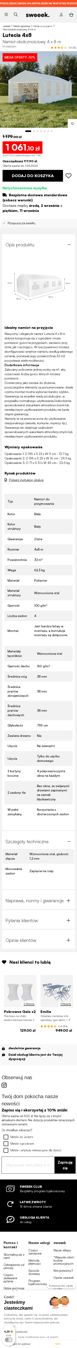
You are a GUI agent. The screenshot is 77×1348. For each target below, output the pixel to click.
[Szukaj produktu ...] (15, 14)
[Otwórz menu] (6, 14)
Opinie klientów (21, 940)
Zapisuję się (65, 1165)
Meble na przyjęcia (42, 26)
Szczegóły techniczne (27, 841)
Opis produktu (20, 245)
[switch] (8, 1340)
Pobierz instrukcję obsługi (26, 480)
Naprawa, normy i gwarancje (35, 900)
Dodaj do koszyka (33, 175)
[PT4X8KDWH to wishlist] (69, 176)
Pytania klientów (22, 920)
